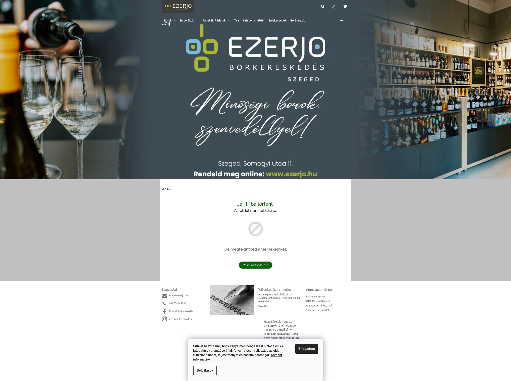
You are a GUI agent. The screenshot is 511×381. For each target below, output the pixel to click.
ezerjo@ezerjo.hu (178, 295)
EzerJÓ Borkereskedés (181, 311)
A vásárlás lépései (315, 296)
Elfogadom (306, 348)
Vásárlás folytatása (255, 265)
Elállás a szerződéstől (317, 310)
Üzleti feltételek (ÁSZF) (317, 301)
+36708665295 (177, 303)
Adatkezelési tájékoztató (318, 305)
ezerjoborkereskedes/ (180, 319)
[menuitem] (170, 21)
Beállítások (205, 370)
